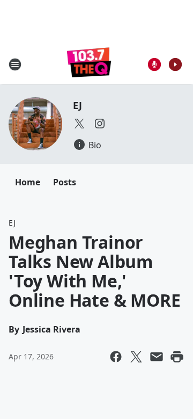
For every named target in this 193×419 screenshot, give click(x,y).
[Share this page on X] (136, 356)
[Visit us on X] (79, 123)
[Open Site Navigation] (15, 64)
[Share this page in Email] (156, 356)
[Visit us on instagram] (99, 123)
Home (27, 182)
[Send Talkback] (154, 64)
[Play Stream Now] (175, 64)
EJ (77, 105)
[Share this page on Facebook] (115, 356)
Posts (64, 182)
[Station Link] (89, 64)
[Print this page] (176, 356)
